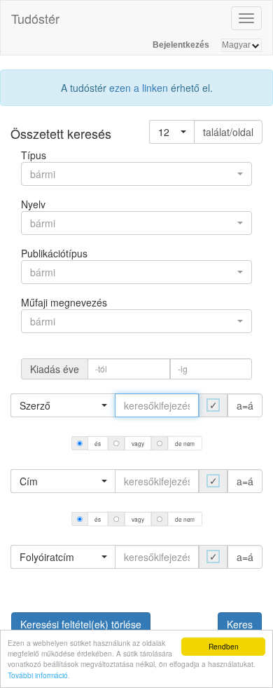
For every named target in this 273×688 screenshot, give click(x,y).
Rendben (224, 646)
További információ (38, 675)
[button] (172, 132)
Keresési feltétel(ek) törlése (80, 624)
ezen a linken (138, 88)
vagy (138, 443)
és (97, 443)
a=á (245, 405)
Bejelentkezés (181, 45)
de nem (185, 443)
